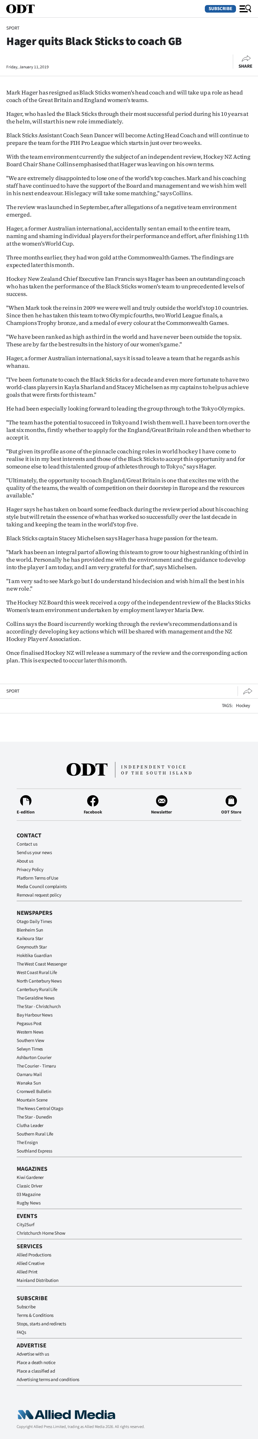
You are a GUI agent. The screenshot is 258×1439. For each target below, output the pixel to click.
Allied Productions (34, 1255)
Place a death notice (36, 1362)
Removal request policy (39, 895)
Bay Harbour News (35, 1015)
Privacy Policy (30, 869)
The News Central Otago (40, 1108)
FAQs (21, 1332)
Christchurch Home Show (41, 1233)
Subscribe (220, 8)
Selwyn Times (30, 1049)
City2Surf (25, 1224)
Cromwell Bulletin (34, 1091)
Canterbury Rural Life (37, 989)
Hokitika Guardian (34, 955)
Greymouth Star (32, 947)
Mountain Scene (32, 1100)
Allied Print (27, 1272)
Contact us (27, 844)
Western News (30, 1032)
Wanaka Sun (29, 1083)
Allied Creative (30, 1263)
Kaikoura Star (30, 938)
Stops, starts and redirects (41, 1324)
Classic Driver (29, 1186)
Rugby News (29, 1203)
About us (25, 861)
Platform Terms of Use (37, 878)
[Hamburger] (245, 9)
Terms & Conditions (35, 1315)
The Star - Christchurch (39, 1006)
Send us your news (34, 852)
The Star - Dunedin (34, 1117)
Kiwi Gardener (30, 1177)
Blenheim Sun (30, 930)
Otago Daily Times (34, 921)
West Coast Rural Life (37, 972)
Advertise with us (33, 1354)
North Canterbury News (39, 981)
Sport (13, 28)
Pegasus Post (29, 1023)
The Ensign (27, 1142)
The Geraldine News (35, 998)
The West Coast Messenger (42, 964)
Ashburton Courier (34, 1057)
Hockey (243, 705)
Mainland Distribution (38, 1280)
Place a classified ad (36, 1371)
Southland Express (34, 1151)
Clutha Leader (30, 1125)
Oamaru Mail (29, 1074)
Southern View (30, 1040)
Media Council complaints (41, 886)
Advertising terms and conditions (48, 1379)
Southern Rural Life (35, 1134)
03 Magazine (28, 1194)
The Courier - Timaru (36, 1066)
